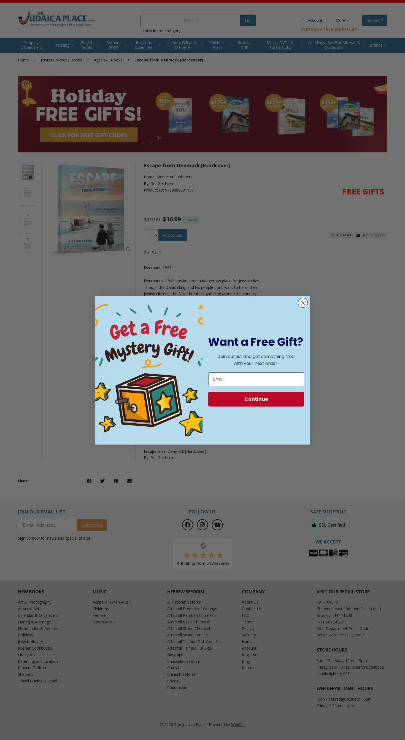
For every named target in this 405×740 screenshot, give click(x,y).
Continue (256, 398)
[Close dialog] (303, 303)
